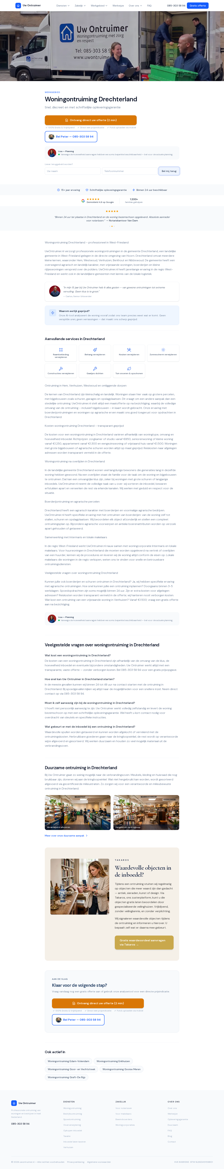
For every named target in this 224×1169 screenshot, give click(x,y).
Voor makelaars (123, 1113)
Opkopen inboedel (72, 1130)
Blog (170, 1136)
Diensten (62, 5)
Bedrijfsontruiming (72, 1113)
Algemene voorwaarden (99, 1162)
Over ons (134, 5)
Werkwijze (118, 5)
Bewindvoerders (123, 1119)
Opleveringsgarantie (178, 1119)
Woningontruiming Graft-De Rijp (66, 1077)
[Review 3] (114, 226)
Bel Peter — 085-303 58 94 (74, 136)
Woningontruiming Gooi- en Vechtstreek (71, 1069)
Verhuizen (68, 1147)
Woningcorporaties (125, 1125)
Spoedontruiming (72, 1119)
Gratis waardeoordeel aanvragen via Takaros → (142, 942)
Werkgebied (97, 5)
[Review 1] (109, 226)
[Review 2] (112, 226)
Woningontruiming (72, 1108)
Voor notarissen (123, 1108)
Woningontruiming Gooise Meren (122, 1069)
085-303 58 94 (176, 5)
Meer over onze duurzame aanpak (64, 835)
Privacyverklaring (75, 1162)
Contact (172, 1141)
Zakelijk (79, 5)
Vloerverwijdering (72, 1125)
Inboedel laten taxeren (74, 1141)
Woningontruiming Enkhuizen (113, 1061)
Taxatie (66, 1136)
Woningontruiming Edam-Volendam (68, 1061)
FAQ (149, 5)
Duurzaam (173, 1125)
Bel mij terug (169, 171)
